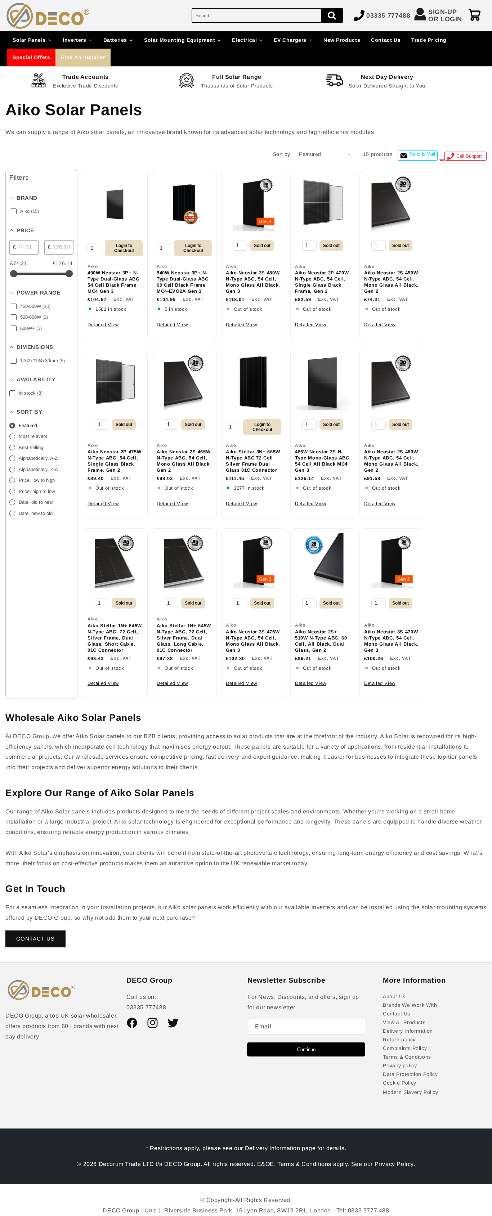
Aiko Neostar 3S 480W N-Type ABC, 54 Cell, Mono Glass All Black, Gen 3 (253, 282)
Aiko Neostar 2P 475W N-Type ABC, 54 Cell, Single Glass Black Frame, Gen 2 (114, 461)
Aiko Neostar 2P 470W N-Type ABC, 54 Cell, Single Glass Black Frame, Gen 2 (322, 282)
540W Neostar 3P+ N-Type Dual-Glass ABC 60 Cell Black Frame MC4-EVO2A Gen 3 (183, 282)
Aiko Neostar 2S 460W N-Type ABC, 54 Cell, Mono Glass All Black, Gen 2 (391, 461)
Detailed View (103, 324)
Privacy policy (400, 1065)
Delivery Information (408, 1031)
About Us (394, 996)
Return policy (399, 1039)
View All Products (404, 1022)
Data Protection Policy (410, 1074)
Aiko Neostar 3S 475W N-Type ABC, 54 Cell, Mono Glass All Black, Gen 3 (253, 641)
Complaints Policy (405, 1048)
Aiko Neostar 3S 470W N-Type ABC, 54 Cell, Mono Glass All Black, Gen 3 (391, 641)
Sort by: (282, 154)
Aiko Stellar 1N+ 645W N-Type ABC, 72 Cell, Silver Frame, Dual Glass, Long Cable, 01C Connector (184, 638)
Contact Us (396, 1014)
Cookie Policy (399, 1083)
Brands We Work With (410, 1005)
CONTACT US (35, 938)
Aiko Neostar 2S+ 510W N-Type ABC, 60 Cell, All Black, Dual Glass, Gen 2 (321, 641)
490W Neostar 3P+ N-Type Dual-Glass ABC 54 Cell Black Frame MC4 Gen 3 (113, 282)
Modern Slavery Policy (410, 1092)
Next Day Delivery (387, 77)
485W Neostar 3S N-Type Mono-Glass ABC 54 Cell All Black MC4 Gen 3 (322, 461)
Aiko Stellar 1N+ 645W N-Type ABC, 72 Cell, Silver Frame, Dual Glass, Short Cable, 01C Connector (115, 638)
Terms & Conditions (407, 1057)
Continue (306, 1049)
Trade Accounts (85, 77)
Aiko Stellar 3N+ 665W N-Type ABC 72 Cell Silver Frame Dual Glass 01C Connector (253, 461)
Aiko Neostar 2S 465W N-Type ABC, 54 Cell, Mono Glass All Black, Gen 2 (184, 461)
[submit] (332, 15)
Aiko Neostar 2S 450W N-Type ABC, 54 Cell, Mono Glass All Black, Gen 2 (391, 282)
